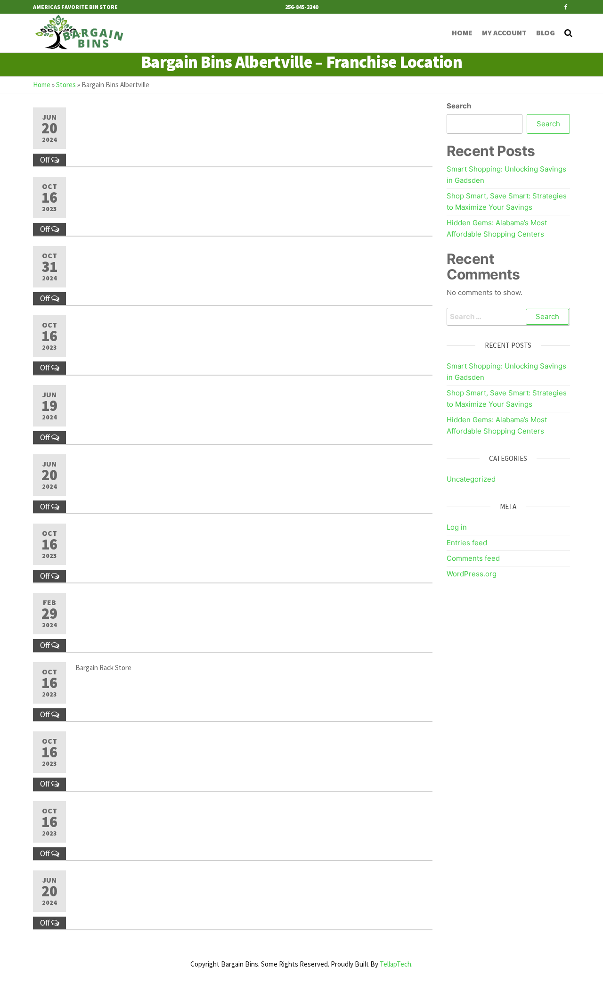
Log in (457, 527)
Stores (66, 84)
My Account (504, 32)
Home (462, 32)
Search (459, 105)
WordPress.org (472, 573)
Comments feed (473, 558)
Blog (545, 32)
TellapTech (395, 963)
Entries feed (467, 542)
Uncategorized (471, 479)
